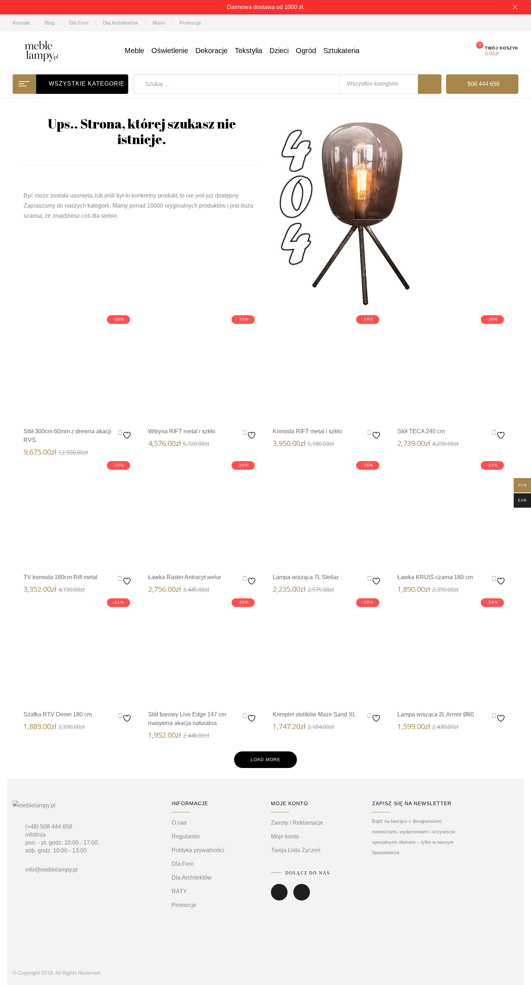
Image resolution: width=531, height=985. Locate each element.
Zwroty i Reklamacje (297, 823)
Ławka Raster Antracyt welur (184, 577)
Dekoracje (211, 51)
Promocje (190, 23)
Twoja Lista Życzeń (295, 850)
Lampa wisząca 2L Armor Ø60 (435, 714)
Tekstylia (248, 51)
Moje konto (285, 836)
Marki (158, 23)
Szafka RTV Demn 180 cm (57, 714)
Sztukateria (341, 51)
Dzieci (279, 51)
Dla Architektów (120, 23)
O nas (179, 823)
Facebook (279, 897)
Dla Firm (78, 23)
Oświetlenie (169, 51)
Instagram (301, 897)
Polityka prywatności (198, 850)
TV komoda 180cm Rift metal (60, 577)
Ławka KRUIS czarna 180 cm (435, 577)
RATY (179, 891)
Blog (49, 23)
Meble (134, 51)
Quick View (71, 408)
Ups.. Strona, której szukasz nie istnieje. (142, 131)
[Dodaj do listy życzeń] (125, 433)
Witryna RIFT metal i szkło (181, 431)
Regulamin (186, 836)
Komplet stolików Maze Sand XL (314, 714)
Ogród (306, 51)
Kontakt (21, 23)
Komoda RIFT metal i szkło (307, 431)
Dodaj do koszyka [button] (93, 409)
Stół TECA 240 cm (421, 431)
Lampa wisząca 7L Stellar (305, 577)
